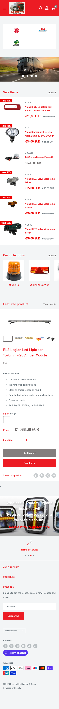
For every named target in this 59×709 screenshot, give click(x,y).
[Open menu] (4, 8)
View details (49, 304)
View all (52, 92)
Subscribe (13, 615)
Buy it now (29, 462)
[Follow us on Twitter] (11, 646)
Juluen (29, 153)
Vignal (28, 102)
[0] (53, 8)
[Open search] (40, 8)
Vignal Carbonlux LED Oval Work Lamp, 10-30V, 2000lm (39, 133)
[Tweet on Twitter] (47, 475)
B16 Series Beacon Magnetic (39, 157)
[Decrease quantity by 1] (18, 440)
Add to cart (29, 452)
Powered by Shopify (12, 688)
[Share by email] (53, 475)
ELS (27, 127)
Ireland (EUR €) (11, 630)
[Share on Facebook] (36, 475)
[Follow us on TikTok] (29, 646)
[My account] (46, 8)
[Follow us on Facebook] (5, 646)
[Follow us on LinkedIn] (35, 646)
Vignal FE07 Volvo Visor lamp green (40, 231)
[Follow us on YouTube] (23, 646)
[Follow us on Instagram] (17, 646)
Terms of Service (29, 549)
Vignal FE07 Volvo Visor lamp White (40, 180)
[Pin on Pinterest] (41, 475)
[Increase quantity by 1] (34, 440)
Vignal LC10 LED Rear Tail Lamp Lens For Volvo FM (38, 108)
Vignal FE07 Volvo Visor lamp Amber (40, 205)
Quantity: (8, 440)
